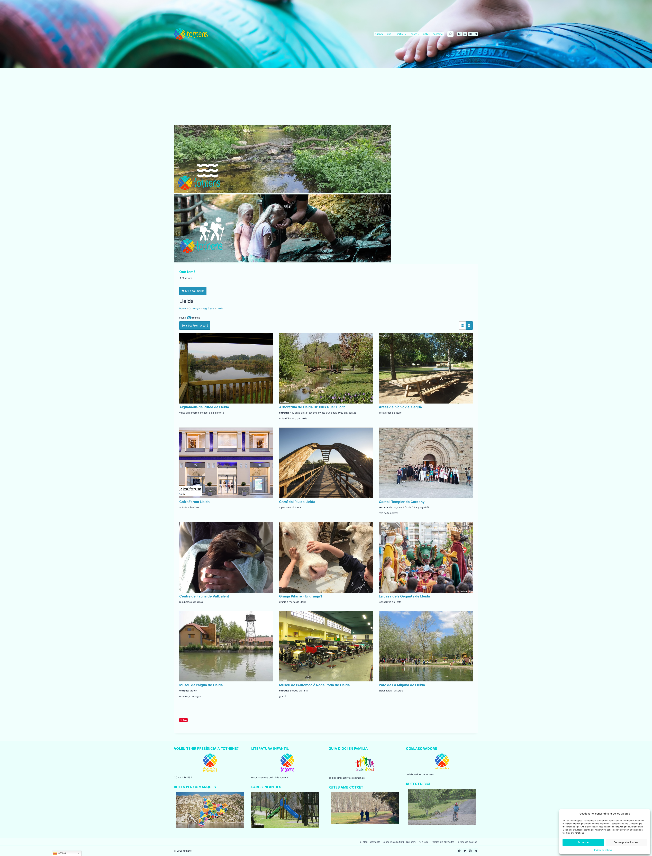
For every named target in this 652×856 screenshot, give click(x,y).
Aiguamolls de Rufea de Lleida (204, 407)
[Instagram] (470, 34)
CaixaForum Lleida (194, 502)
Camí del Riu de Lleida (297, 502)
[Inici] (180, 278)
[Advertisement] (326, 100)
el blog (364, 841)
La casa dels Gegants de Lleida (404, 596)
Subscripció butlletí (393, 841)
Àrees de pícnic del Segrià (400, 407)
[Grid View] (469, 325)
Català (61, 853)
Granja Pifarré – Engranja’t (300, 596)
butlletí (426, 33)
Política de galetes (603, 850)
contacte (438, 33)
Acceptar (583, 842)
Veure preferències (626, 842)
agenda (379, 33)
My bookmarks (194, 291)
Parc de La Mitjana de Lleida (402, 685)
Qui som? (411, 841)
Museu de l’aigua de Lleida (201, 685)
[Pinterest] (475, 34)
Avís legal (424, 841)
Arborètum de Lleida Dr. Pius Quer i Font (312, 407)
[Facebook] (459, 34)
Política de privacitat (442, 841)
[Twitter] (465, 34)
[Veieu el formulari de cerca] (450, 34)
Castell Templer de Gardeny (402, 502)
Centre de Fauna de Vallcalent (204, 596)
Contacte (375, 841)
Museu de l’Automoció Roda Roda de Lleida (314, 685)
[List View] (462, 325)
